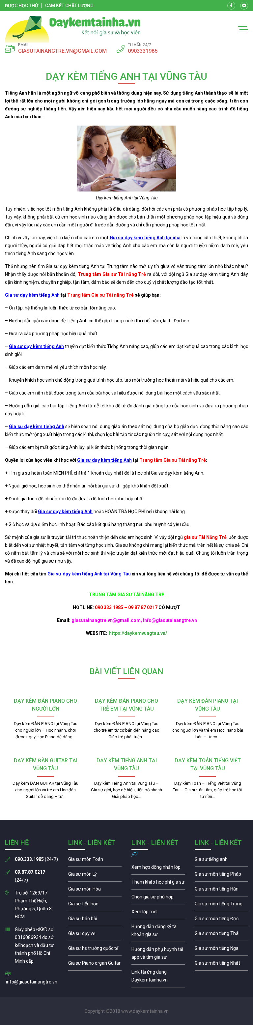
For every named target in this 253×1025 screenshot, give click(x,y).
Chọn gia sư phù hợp (158, 898)
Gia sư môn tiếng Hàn (221, 890)
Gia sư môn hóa (95, 890)
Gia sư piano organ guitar (95, 964)
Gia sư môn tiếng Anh (221, 860)
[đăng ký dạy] (73, 29)
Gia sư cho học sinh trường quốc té (95, 949)
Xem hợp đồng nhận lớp (158, 868)
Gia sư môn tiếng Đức (221, 920)
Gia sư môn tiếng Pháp (221, 875)
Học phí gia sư (158, 883)
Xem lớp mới (158, 913)
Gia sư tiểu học (95, 905)
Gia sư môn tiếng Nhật (221, 964)
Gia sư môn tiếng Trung (221, 905)
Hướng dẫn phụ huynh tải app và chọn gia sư (158, 954)
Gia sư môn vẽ (95, 935)
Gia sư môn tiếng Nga (158, 977)
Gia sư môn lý (95, 875)
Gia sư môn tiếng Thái (221, 935)
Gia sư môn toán (95, 860)
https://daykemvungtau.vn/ (137, 633)
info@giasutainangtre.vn (31, 981)
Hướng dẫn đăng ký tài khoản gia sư (158, 932)
